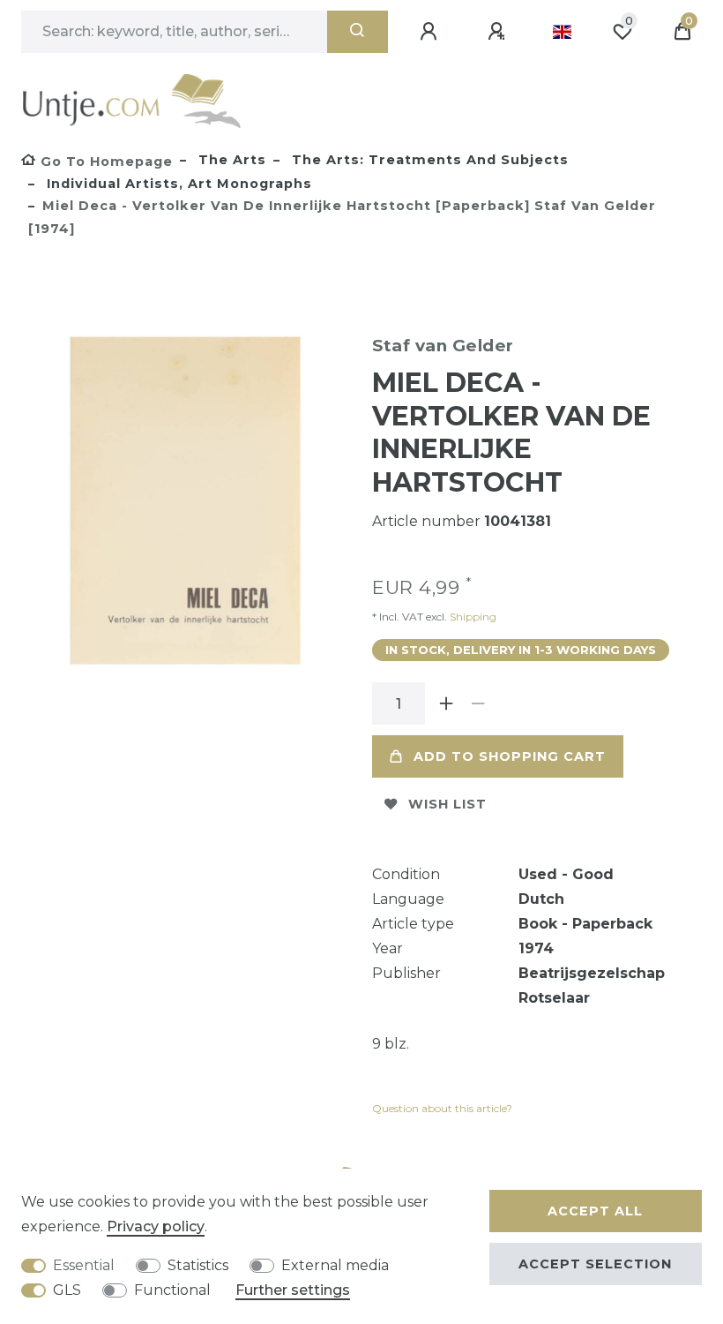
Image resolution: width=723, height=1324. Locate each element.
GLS (67, 1290)
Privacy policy (156, 1226)
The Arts (230, 160)
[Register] (499, 32)
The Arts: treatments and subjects (428, 160)
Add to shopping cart (510, 756)
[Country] (562, 32)
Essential (84, 1265)
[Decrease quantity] (478, 703)
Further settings (292, 1290)
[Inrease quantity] (446, 703)
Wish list (447, 804)
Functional (172, 1290)
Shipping (471, 616)
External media (335, 1265)
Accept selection (595, 1264)
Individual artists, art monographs (177, 184)
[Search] (357, 32)
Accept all (595, 1211)
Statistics (198, 1265)
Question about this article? (442, 1108)
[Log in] (431, 32)
